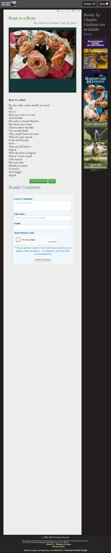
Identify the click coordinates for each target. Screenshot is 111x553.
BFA (99, 170)
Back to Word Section (38, 181)
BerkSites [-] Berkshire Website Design (70, 550)
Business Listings (63, 544)
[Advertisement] (42, 400)
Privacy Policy (58, 546)
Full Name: (19, 214)
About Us (50, 544)
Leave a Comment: (23, 199)
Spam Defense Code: (24, 233)
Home (103, 4)
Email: (17, 223)
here (87, 33)
